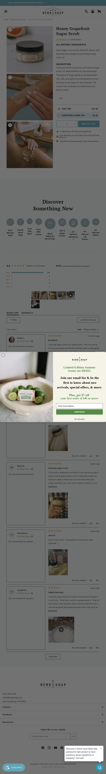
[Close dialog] (3, 355)
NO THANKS (79, 419)
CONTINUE (79, 412)
